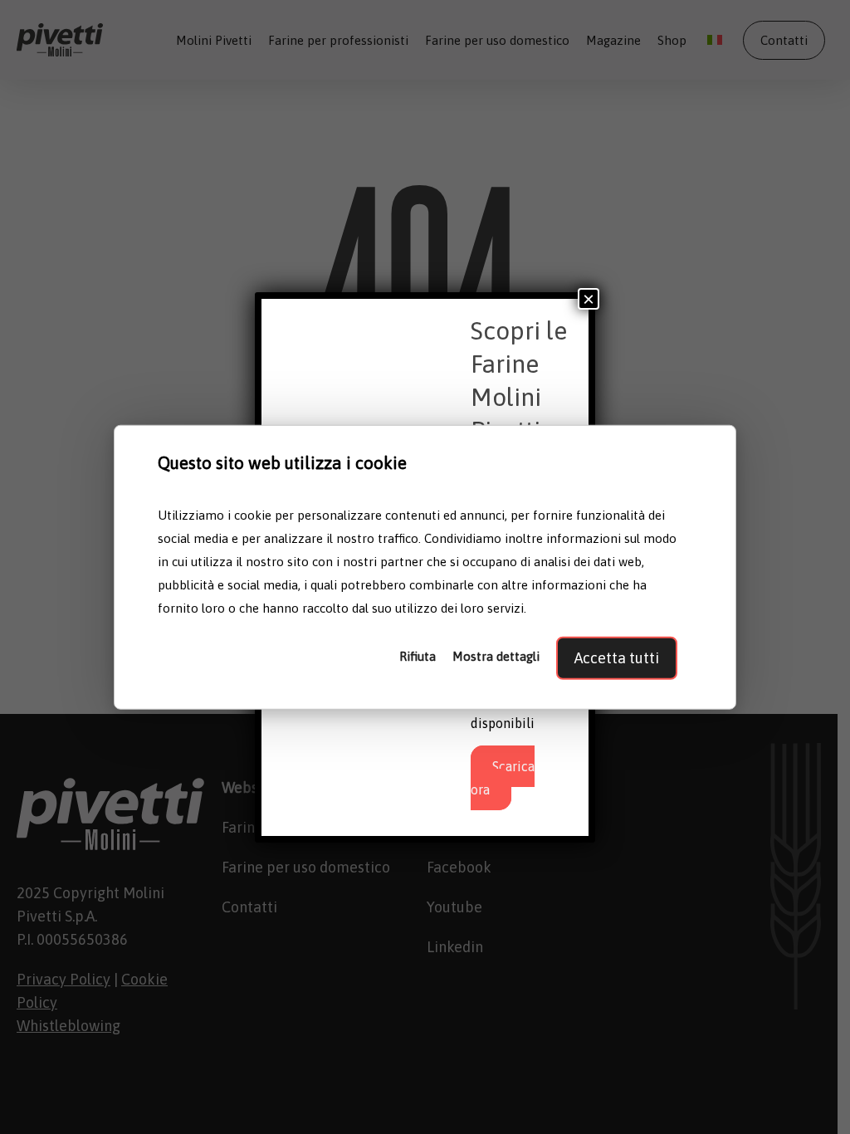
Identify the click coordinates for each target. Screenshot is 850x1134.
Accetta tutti (616, 657)
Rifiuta (417, 655)
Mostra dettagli (496, 655)
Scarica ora (503, 778)
